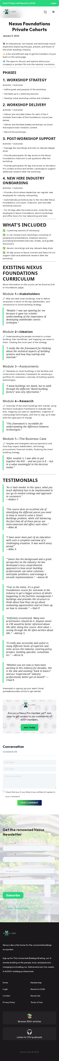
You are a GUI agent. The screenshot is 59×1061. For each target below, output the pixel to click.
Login (5, 989)
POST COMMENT (29, 802)
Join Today (30, 727)
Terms (9, 908)
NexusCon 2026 (38, 989)
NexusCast (35, 996)
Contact (6, 996)
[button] (53, 12)
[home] (9, 12)
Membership (36, 982)
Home (5, 982)
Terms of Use (37, 1002)
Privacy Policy (22, 908)
